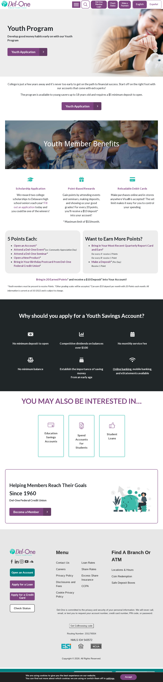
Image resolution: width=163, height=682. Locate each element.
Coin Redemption (122, 576)
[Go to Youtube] (26, 561)
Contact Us (62, 562)
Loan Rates (88, 562)
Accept (128, 677)
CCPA (85, 586)
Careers (61, 569)
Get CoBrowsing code (81, 625)
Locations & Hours (123, 569)
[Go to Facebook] (12, 561)
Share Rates (89, 569)
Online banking (122, 369)
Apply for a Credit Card (22, 596)
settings (110, 678)
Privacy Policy (64, 575)
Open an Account (22, 572)
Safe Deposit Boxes (123, 582)
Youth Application (23, 52)
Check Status (112, 4)
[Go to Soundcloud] (31, 561)
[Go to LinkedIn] (16, 561)
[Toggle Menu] (76, 4)
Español (154, 4)
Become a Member (26, 512)
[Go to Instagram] (21, 561)
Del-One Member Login (99, 4)
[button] (85, 4)
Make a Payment (124, 4)
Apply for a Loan (22, 584)
